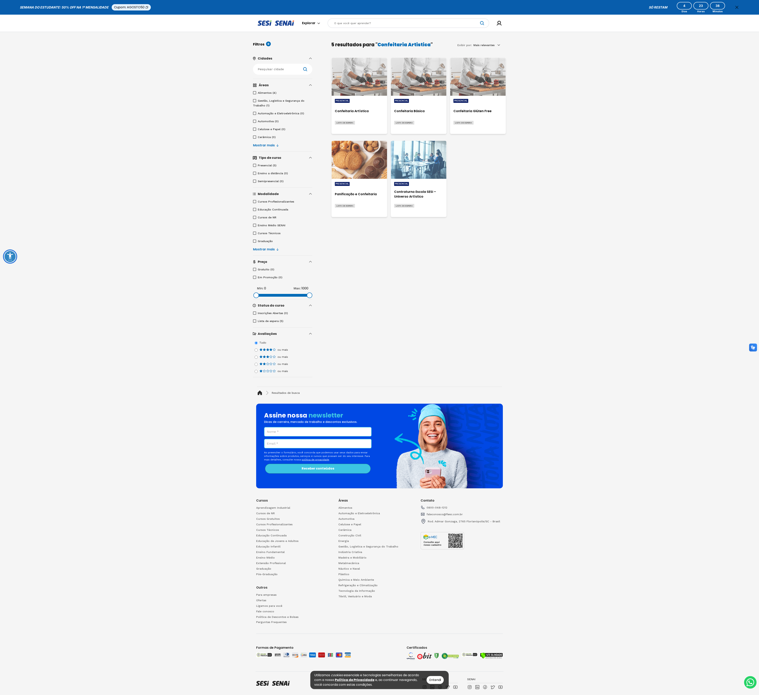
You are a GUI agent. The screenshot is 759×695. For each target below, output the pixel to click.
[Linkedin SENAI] (477, 687)
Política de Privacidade (354, 680)
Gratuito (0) (266, 269)
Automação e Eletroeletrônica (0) (281, 113)
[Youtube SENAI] (500, 687)
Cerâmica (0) (267, 137)
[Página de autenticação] (499, 23)
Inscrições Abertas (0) (273, 313)
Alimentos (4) (267, 92)
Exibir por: (464, 45)
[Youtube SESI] (455, 687)
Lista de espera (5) (270, 321)
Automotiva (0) (268, 121)
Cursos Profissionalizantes (276, 201)
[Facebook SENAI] (485, 687)
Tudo (262, 342)
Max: (297, 288)
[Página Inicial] (260, 393)
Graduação (265, 241)
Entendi (435, 680)
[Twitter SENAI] (492, 687)
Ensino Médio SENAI (271, 225)
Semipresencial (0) (270, 181)
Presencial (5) (267, 165)
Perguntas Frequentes (271, 622)
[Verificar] (491, 655)
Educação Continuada (273, 209)
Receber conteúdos (318, 468)
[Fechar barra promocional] (736, 7)
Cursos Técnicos (269, 233)
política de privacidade (315, 459)
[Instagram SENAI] (469, 687)
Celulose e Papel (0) (271, 129)
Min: (260, 288)
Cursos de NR (267, 217)
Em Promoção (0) (270, 277)
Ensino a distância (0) (273, 173)
